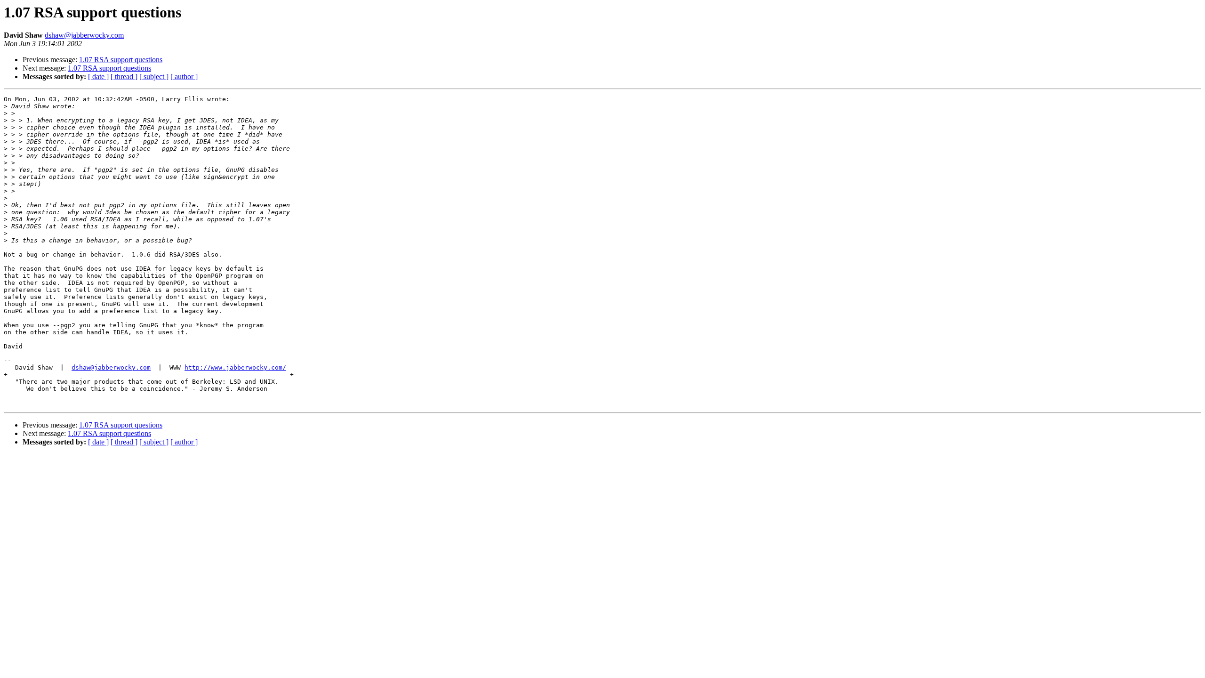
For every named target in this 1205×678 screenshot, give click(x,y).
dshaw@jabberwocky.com (84, 35)
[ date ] (98, 77)
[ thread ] (124, 77)
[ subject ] (154, 77)
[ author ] (184, 77)
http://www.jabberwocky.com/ (235, 367)
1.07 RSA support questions (120, 60)
